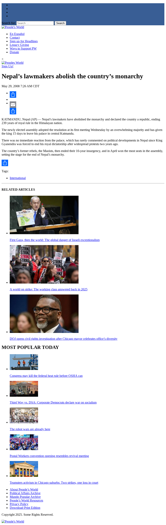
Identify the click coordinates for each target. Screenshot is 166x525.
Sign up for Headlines (24, 41)
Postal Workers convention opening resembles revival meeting (49, 456)
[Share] (87, 94)
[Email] (87, 104)
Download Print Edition (25, 507)
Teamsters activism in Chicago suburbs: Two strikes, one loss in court (54, 482)
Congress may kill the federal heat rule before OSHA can (46, 375)
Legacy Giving (19, 45)
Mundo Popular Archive (25, 496)
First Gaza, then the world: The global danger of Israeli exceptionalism (55, 240)
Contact (15, 37)
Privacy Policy (19, 504)
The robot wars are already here (30, 429)
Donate (14, 52)
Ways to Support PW (23, 48)
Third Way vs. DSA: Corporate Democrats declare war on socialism (53, 402)
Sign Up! (7, 66)
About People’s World (24, 489)
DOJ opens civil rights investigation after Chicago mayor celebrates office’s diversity (63, 338)
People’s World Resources (26, 500)
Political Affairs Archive (25, 493)
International (18, 178)
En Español (17, 34)
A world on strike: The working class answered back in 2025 (48, 289)
